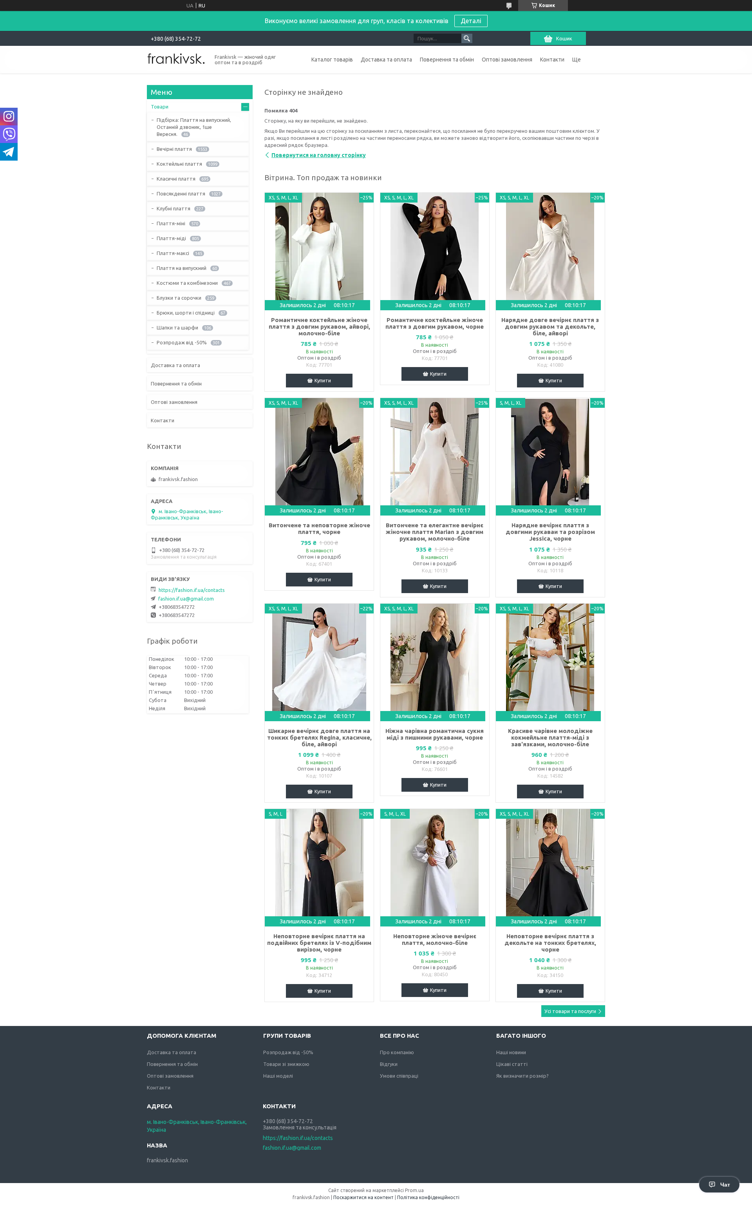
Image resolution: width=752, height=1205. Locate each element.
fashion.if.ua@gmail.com (186, 598)
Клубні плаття (173, 208)
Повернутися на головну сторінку (318, 155)
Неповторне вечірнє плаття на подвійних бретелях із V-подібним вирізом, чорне (319, 943)
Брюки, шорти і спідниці (186, 312)
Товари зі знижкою (286, 1064)
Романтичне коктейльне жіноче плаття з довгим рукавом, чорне (434, 323)
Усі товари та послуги (570, 1011)
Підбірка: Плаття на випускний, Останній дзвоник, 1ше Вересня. (194, 127)
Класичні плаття (176, 178)
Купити (323, 380)
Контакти (552, 59)
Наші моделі (278, 1075)
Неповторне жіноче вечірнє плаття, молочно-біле (434, 939)
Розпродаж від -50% (182, 342)
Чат (725, 1184)
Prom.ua (414, 1190)
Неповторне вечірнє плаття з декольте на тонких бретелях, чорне (550, 943)
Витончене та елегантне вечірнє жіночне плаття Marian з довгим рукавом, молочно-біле (434, 532)
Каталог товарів (332, 59)
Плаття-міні (171, 223)
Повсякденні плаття (181, 193)
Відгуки (389, 1064)
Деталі (471, 20)
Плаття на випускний (181, 268)
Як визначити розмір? (522, 1075)
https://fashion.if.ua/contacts (192, 590)
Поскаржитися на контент (363, 1197)
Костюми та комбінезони (187, 283)
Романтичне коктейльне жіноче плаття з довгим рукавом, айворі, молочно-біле (319, 327)
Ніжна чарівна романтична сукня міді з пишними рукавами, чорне (434, 734)
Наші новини (511, 1052)
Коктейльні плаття (179, 163)
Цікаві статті (512, 1064)
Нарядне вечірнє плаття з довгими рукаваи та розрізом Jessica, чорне (550, 532)
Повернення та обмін (447, 59)
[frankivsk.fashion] (176, 59)
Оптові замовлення (507, 59)
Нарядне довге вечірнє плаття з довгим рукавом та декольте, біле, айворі (550, 327)
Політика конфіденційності (428, 1197)
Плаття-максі (173, 253)
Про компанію (397, 1052)
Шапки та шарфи (177, 327)
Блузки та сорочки (179, 297)
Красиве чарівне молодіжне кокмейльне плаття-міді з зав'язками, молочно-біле (550, 737)
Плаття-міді (171, 238)
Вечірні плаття (174, 149)
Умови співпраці (399, 1075)
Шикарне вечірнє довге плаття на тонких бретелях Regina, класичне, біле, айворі (319, 737)
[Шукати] (466, 38)
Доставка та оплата (386, 59)
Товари (159, 106)
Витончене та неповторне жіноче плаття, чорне (319, 528)
